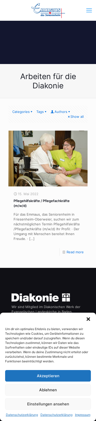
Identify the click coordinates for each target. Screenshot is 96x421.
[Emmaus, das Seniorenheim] (48, 10)
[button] (88, 319)
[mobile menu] (89, 10)
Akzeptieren (48, 375)
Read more (75, 252)
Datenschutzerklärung (22, 415)
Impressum (82, 415)
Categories (21, 112)
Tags (40, 112)
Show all (77, 116)
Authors (61, 112)
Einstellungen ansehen (48, 404)
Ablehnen (48, 389)
